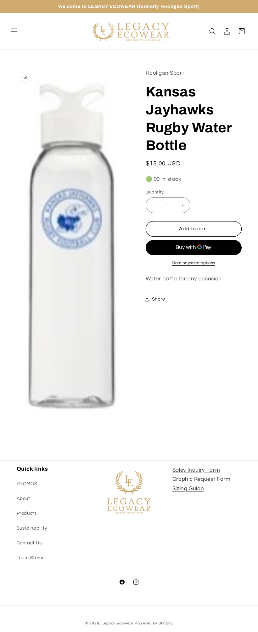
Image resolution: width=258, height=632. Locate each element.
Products (27, 513)
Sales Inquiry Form (196, 470)
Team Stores (31, 557)
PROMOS (27, 483)
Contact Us (29, 543)
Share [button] (158, 299)
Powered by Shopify (154, 623)
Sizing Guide (188, 488)
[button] (14, 31)
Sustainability (32, 528)
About (23, 498)
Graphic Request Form (201, 479)
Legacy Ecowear (117, 623)
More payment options (193, 263)
